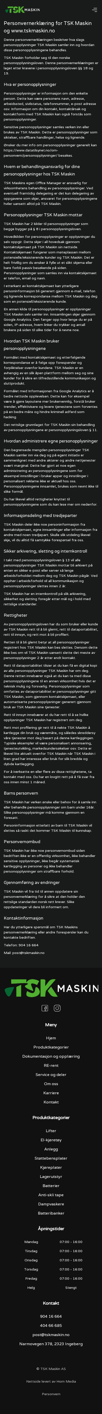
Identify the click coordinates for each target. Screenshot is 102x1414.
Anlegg (51, 1149)
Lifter (51, 1130)
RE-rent (51, 1065)
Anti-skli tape (51, 1194)
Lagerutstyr (51, 1176)
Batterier (51, 1185)
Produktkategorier (51, 1047)
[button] (94, 10)
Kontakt (51, 1102)
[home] (22, 10)
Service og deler (51, 1074)
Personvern (51, 1394)
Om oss (51, 1083)
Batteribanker (51, 1213)
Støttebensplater (51, 1158)
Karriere (51, 1093)
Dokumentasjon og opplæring (51, 1056)
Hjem (51, 1038)
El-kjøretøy (51, 1140)
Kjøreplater (51, 1167)
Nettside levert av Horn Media (51, 1381)
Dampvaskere (51, 1204)
